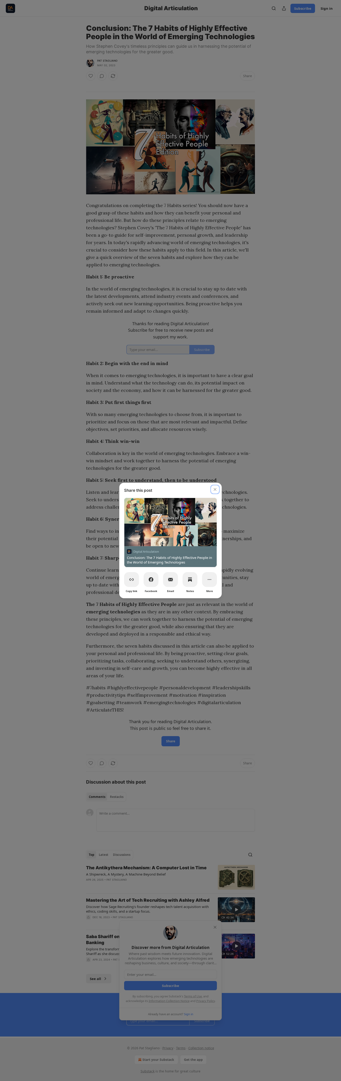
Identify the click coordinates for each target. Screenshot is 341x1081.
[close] (215, 489)
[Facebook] (151, 579)
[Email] (170, 579)
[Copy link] (131, 579)
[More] (209, 579)
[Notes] (190, 579)
